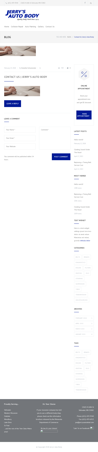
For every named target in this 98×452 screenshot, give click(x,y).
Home (6, 26)
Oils (87, 273)
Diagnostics (80, 262)
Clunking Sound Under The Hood (82, 150)
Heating (79, 273)
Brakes (86, 257)
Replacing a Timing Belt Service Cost (82, 163)
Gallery (41, 26)
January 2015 (84, 334)
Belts (78, 257)
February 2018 (84, 318)
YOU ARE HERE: (61, 37)
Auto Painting (30, 26)
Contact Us (50, 26)
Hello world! (78, 140)
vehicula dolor (85, 240)
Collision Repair (17, 26)
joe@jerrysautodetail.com (84, 422)
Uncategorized (82, 300)
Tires (78, 289)
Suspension (80, 284)
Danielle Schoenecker (28, 68)
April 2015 (84, 323)
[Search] (91, 3)
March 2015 (84, 329)
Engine (78, 268)
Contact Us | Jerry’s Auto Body (25, 76)
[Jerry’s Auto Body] (22, 15)
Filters (88, 268)
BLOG (7, 37)
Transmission (81, 295)
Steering (79, 278)
